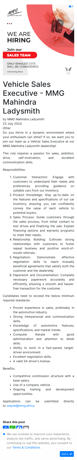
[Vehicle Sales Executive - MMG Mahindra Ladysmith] (38, 39)
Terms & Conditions (26, 447)
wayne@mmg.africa (21, 405)
